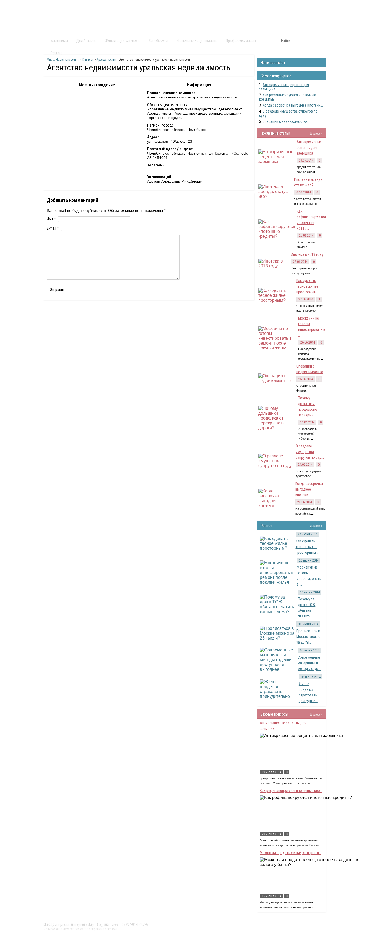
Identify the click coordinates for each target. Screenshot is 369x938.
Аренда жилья (106, 60)
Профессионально (241, 40)
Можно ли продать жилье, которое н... (290, 853)
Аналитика (59, 40)
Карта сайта (161, 5)
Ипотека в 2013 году (307, 254)
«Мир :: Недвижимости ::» (105, 924)
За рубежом (158, 40)
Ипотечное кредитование (196, 40)
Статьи (74, 5)
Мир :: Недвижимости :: (63, 60)
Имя (51, 219)
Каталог (95, 5)
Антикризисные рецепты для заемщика (309, 147)
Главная (54, 5)
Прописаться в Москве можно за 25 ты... (308, 636)
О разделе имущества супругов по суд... (310, 452)
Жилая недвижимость (122, 40)
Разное (56, 52)
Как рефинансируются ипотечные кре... (291, 791)
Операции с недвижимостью (285, 121)
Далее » (316, 133)
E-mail (53, 228)
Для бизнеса (86, 40)
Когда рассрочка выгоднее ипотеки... (293, 105)
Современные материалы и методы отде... (309, 663)
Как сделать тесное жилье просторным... (307, 286)
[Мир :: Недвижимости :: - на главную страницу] (74, 20)
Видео (115, 5)
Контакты (136, 5)
